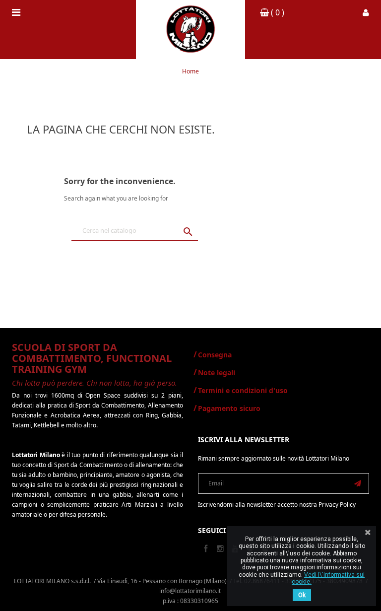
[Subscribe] (358, 483)
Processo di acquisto (314, 113)
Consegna (215, 354)
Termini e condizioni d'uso (243, 390)
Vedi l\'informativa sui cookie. (328, 578)
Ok (302, 595)
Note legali (216, 372)
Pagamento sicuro (229, 408)
